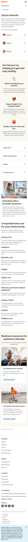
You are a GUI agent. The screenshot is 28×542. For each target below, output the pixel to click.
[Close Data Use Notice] (26, 528)
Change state (13, 29)
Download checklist (8, 379)
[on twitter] (9, 506)
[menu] (26, 2)
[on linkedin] (2, 506)
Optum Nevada (5, 5)
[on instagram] (12, 506)
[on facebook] (6, 506)
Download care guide (9, 418)
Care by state (5, 9)
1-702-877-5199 (12, 210)
